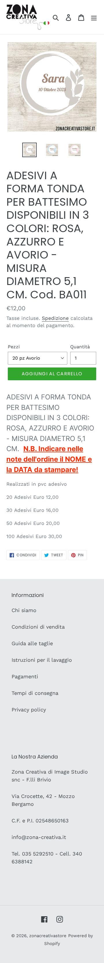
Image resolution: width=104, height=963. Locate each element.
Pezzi (14, 346)
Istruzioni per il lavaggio (42, 660)
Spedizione (55, 318)
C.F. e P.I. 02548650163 (40, 820)
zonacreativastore (47, 935)
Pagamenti (25, 676)
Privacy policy (29, 709)
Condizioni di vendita (38, 627)
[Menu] (94, 17)
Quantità (80, 346)
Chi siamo (24, 610)
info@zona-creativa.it (39, 837)
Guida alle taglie (32, 643)
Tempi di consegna (35, 693)
